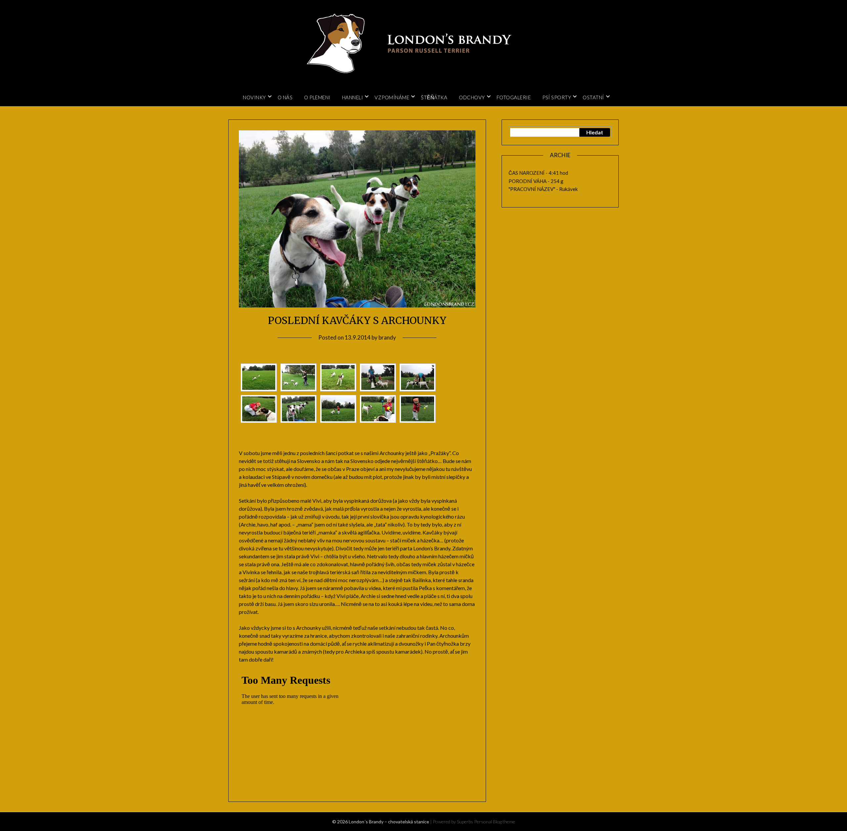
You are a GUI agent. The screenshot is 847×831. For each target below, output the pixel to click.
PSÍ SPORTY (556, 97)
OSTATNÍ (593, 97)
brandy (387, 337)
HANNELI (352, 97)
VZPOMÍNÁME (392, 97)
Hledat (594, 132)
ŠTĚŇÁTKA (434, 97)
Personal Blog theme (494, 821)
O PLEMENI (317, 97)
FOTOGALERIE (514, 97)
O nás (285, 97)
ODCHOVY (472, 97)
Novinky (254, 97)
